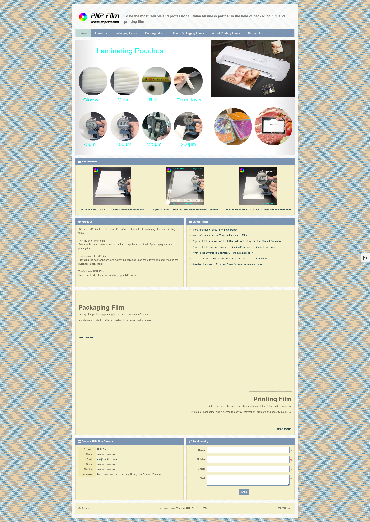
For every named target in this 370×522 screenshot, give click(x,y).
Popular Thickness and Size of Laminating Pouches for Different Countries (233, 247)
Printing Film (154, 33)
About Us (101, 33)
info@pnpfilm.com (107, 459)
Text (202, 478)
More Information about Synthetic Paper (214, 229)
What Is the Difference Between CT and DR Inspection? (223, 252)
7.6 (284, 508)
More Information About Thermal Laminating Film (219, 235)
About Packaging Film (187, 33)
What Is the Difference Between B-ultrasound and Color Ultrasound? (230, 258)
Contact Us (255, 33)
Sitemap (86, 508)
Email (201, 469)
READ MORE (86, 337)
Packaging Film (125, 33)
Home (83, 33)
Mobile (201, 459)
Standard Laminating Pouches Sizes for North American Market (227, 264)
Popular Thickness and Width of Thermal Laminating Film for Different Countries (236, 241)
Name (201, 450)
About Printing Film (225, 33)
